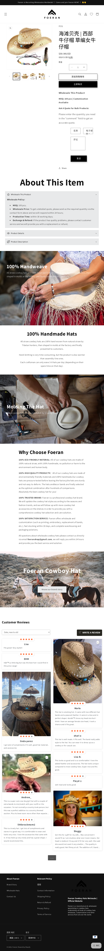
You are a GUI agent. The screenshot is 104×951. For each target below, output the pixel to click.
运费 (71, 57)
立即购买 (78, 84)
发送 (79, 158)
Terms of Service (44, 914)
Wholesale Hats (13, 890)
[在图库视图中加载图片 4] (41, 76)
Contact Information (46, 890)
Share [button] (64, 168)
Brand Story (12, 884)
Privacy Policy (43, 908)
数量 (60, 62)
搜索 (39, 884)
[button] (5, 14)
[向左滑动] (9, 76)
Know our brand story (52, 589)
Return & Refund (44, 902)
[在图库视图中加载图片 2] (25, 76)
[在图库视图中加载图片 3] (33, 76)
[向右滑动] (49, 76)
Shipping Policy (44, 896)
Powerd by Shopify (24, 947)
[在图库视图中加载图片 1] (16, 76)
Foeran (14, 947)
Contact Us (11, 896)
